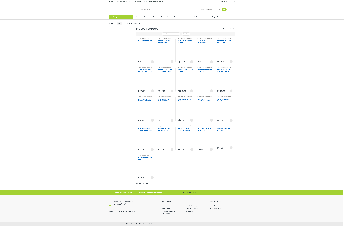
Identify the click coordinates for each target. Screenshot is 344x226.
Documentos (189, 211)
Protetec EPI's (137, 224)
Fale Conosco (166, 213)
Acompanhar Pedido (216, 208)
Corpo (189, 17)
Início (163, 206)
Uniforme (197, 17)
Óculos (155, 17)
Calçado (175, 17)
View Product (152, 61)
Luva (137, 17)
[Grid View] (138, 34)
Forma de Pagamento (192, 208)
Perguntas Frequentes (168, 211)
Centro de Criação (125, 224)
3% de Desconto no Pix (138, 1)
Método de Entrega (191, 206)
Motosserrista (165, 17)
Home (111, 23)
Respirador (215, 17)
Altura (183, 17)
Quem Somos (166, 208)
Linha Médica (223, 96)
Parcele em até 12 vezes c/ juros (119, 1)
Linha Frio (206, 17)
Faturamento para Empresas (155, 1)
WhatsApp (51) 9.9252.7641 (227, 1)
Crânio (146, 17)
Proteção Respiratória (146, 38)
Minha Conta (213, 206)
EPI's (119, 23)
